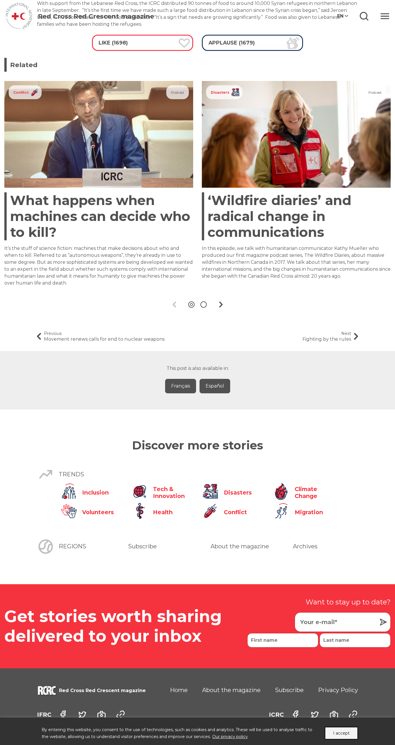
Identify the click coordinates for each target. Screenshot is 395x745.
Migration (309, 512)
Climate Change (306, 492)
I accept (341, 733)
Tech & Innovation (169, 492)
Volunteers (98, 512)
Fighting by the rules (326, 336)
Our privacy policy (230, 736)
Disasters (220, 92)
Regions (72, 546)
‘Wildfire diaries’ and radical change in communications (279, 216)
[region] (197, 731)
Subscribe (142, 546)
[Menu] (385, 16)
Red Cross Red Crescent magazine (96, 16)
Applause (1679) (231, 43)
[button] (191, 304)
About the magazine (240, 546)
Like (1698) (113, 43)
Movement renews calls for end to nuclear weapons (104, 336)
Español (215, 386)
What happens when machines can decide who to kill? (100, 216)
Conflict (21, 92)
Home (179, 690)
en (340, 16)
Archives (305, 546)
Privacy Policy (338, 690)
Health (163, 512)
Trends (71, 474)
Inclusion (95, 492)
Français (180, 386)
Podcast (177, 92)
